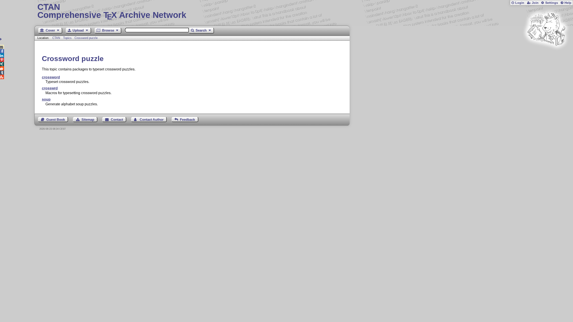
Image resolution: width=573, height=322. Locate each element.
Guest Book (55, 119)
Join (535, 2)
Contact (117, 119)
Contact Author (152, 119)
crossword (51, 77)
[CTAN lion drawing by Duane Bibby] (546, 54)
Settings (551, 2)
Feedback (187, 119)
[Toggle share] (1, 39)
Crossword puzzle (86, 38)
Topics (68, 38)
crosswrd (50, 88)
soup (46, 99)
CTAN (56, 38)
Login (519, 2)
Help (567, 2)
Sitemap (87, 119)
